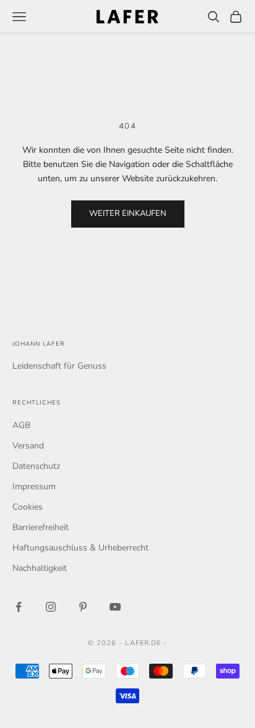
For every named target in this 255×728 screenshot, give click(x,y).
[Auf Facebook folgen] (18, 607)
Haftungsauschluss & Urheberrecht (80, 548)
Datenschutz (36, 466)
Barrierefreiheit (40, 527)
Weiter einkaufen (127, 213)
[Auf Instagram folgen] (51, 607)
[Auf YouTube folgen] (115, 607)
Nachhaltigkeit (39, 568)
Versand (28, 446)
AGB (21, 425)
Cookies (27, 507)
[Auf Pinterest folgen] (83, 607)
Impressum (34, 486)
